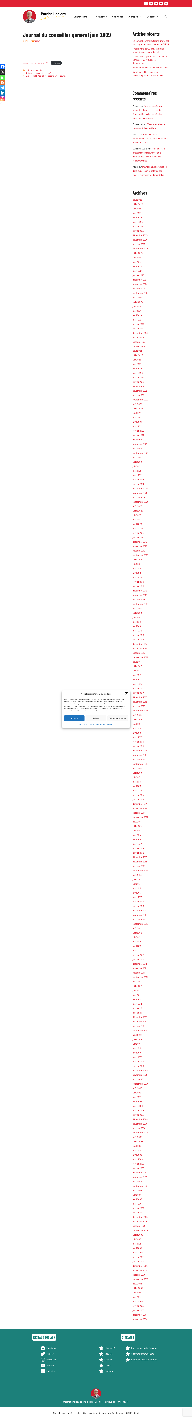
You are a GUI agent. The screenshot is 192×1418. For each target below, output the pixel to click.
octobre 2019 (139, 550)
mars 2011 (137, 1003)
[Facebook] (146, 3)
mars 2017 (137, 684)
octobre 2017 (139, 652)
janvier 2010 (138, 1066)
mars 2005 (138, 1301)
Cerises (108, 1359)
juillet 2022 (138, 408)
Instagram (51, 1359)
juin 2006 (137, 1239)
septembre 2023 (141, 346)
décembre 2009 (140, 1070)
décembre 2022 (140, 386)
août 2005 (137, 1283)
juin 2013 (137, 883)
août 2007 (137, 1190)
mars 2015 (137, 790)
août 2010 (137, 1034)
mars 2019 (137, 577)
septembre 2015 (140, 764)
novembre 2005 (140, 1270)
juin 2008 (137, 1146)
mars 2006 (138, 1252)
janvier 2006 (138, 1261)
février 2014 (138, 848)
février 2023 (138, 377)
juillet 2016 (137, 719)
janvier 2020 (138, 537)
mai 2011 (136, 995)
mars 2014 (137, 843)
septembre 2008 (141, 1132)
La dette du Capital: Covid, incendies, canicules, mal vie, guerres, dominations (150, 59)
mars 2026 (138, 222)
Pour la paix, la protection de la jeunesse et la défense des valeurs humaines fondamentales (150, 170)
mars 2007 (137, 1203)
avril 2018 (137, 626)
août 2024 (137, 297)
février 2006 (138, 1257)
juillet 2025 (138, 253)
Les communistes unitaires (144, 1359)
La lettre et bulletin (34, 70)
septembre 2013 (140, 870)
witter (51, 1353)
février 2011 (138, 1008)
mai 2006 (137, 1243)
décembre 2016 (140, 697)
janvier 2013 (138, 906)
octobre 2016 (139, 706)
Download (56, 63)
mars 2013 (137, 897)
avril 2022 (137, 421)
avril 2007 (137, 1199)
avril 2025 (137, 266)
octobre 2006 (139, 1225)
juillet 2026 (138, 204)
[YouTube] (156, 3)
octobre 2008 (139, 1128)
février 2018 (138, 635)
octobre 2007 (139, 1181)
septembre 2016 (140, 710)
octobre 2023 (139, 341)
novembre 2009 (140, 1074)
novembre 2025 (140, 239)
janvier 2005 (138, 1310)
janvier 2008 (138, 1168)
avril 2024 (137, 315)
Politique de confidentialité (102, 724)
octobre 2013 (139, 866)
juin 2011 (136, 990)
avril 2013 (137, 892)
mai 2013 (137, 888)
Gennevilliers (80, 16)
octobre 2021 (139, 448)
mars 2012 (137, 950)
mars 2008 (138, 1159)
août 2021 (137, 457)
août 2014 (137, 821)
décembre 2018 (140, 590)
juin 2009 (137, 1092)
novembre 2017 (140, 648)
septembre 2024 (141, 293)
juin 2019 (137, 564)
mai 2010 (137, 1048)
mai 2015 (137, 781)
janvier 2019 (138, 586)
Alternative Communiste (142, 1353)
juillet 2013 (137, 879)
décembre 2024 (140, 279)
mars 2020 (138, 528)
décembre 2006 (140, 1217)
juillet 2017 (137, 666)
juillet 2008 (138, 1141)
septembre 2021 (140, 453)
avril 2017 (137, 679)
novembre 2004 (140, 1319)
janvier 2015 (138, 799)
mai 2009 (137, 1097)
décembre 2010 (140, 1017)
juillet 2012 (137, 932)
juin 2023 (137, 359)
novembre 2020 (140, 493)
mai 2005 (137, 1297)
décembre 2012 (140, 910)
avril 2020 (137, 524)
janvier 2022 (138, 435)
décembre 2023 (140, 333)
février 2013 (138, 901)
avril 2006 (137, 1248)
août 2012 (137, 928)
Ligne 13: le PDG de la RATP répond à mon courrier (46, 76)
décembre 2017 (140, 644)
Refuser (96, 718)
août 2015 (137, 768)
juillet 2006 (138, 1234)
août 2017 (137, 661)
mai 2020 (137, 519)
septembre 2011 (140, 977)
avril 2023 (137, 368)
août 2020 (137, 506)
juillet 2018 (137, 612)
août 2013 (137, 875)
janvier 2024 (138, 328)
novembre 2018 (140, 595)
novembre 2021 (140, 444)
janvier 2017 (138, 692)
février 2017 (138, 688)
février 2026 (138, 226)
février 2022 (138, 430)
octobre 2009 (139, 1079)
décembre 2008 (140, 1119)
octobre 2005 (139, 1274)
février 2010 (138, 1061)
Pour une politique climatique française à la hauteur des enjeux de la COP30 (150, 138)
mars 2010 (137, 1057)
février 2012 (138, 955)
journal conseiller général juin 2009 (36, 63)
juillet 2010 (137, 1039)
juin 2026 (137, 208)
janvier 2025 (138, 275)
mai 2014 (137, 835)
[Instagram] (166, 3)
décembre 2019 (140, 541)
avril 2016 (137, 732)
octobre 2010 (139, 1026)
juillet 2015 (137, 772)
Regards (108, 1353)
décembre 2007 (140, 1172)
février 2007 (138, 1208)
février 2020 (138, 533)
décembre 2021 (140, 439)
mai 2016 (137, 728)
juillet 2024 (138, 302)
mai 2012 (137, 941)
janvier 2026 (138, 230)
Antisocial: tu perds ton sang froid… (40, 73)
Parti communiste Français (144, 1348)
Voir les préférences (117, 718)
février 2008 (138, 1163)
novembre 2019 (140, 546)
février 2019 (138, 581)
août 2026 (137, 199)
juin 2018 (137, 617)
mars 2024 (138, 319)
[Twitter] (151, 3)
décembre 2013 (140, 857)
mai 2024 (137, 310)
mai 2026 (137, 213)
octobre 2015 (139, 759)
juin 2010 (137, 1043)
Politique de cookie (85, 724)
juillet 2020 (138, 510)
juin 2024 (137, 306)
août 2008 (137, 1137)
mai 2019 (137, 568)
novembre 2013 (140, 861)
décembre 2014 (140, 803)
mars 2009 (138, 1106)
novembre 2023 (140, 337)
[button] (126, 693)
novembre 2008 (140, 1123)
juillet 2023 (138, 355)
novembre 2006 (140, 1221)
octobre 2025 (139, 244)
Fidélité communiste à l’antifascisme (150, 67)
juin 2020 (137, 515)
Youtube (50, 1365)
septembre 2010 (140, 1030)
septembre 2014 (140, 817)
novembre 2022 (140, 390)
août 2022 (137, 404)
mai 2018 (137, 621)
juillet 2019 (137, 559)
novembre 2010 (140, 1021)
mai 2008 (137, 1150)
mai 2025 (137, 262)
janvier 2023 (138, 381)
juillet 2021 (137, 461)
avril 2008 (137, 1154)
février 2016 (138, 741)
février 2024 (138, 324)
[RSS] (2, 82)
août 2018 (137, 608)
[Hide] (1, 103)
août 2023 (137, 350)
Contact (151, 16)
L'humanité (109, 1348)
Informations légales (72, 1401)
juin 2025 (137, 257)
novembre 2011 (140, 968)
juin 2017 (136, 670)
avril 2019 (137, 572)
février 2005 (138, 1305)
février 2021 (138, 479)
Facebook (51, 1348)
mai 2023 (137, 364)
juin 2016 (137, 724)
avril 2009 (137, 1101)
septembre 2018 (140, 604)
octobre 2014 (139, 812)
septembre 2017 (140, 657)
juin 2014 (137, 830)
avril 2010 (137, 1052)
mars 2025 (138, 270)
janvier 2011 (138, 1012)
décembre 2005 (140, 1265)
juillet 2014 (137, 826)
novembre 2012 (140, 915)
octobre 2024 (139, 288)
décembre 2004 (140, 1314)
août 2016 (137, 715)
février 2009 (138, 1110)
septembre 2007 (140, 1186)
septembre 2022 (141, 399)
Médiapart (109, 1371)
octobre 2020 (139, 497)
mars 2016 (137, 737)
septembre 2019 (140, 555)
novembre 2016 (140, 701)
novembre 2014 (140, 808)
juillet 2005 (138, 1288)
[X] (2, 72)
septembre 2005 (141, 1279)
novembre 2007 (140, 1177)
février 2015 (138, 795)
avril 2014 (137, 839)
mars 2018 (137, 630)
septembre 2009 (141, 1083)
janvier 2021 (138, 484)
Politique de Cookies (93, 1401)
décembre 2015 (140, 750)
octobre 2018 (139, 599)
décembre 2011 (140, 963)
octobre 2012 (139, 919)
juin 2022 (137, 413)
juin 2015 (137, 777)
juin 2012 (137, 937)
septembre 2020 (141, 501)
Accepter (74, 718)
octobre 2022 (139, 395)
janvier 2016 (138, 746)
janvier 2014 (138, 852)
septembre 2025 (141, 248)
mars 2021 (137, 475)
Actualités (101, 16)
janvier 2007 (138, 1212)
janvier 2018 (138, 639)
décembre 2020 (140, 488)
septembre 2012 (140, 923)
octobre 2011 (139, 972)
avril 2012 (137, 946)
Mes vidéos (117, 16)
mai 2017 (137, 675)
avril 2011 (137, 999)
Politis (107, 1365)
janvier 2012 (138, 959)
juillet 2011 (137, 986)
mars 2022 (138, 426)
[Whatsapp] (2, 77)
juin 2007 (137, 1194)
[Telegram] (2, 87)
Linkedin (50, 1371)
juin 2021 (137, 466)
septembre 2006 (141, 1230)
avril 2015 (137, 786)
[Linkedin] (2, 93)
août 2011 (137, 981)
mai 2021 (137, 470)
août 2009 (137, 1088)
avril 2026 (137, 217)
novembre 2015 (140, 755)
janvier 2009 (138, 1114)
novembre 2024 (140, 284)
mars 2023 (138, 373)
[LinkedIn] (161, 3)
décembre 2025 (140, 235)
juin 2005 (137, 1292)
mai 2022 (137, 417)
